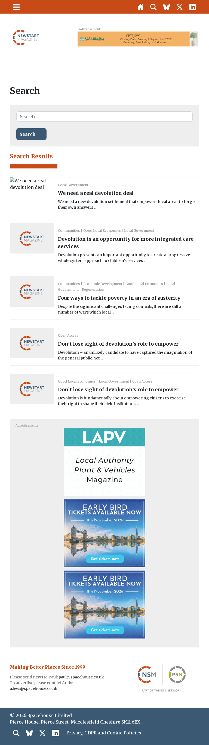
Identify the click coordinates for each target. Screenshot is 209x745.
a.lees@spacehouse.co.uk (34, 688)
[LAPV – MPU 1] (104, 462)
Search (28, 134)
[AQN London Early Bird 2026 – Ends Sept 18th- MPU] (104, 533)
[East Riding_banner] (138, 38)
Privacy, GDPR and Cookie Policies (103, 732)
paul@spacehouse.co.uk (82, 677)
